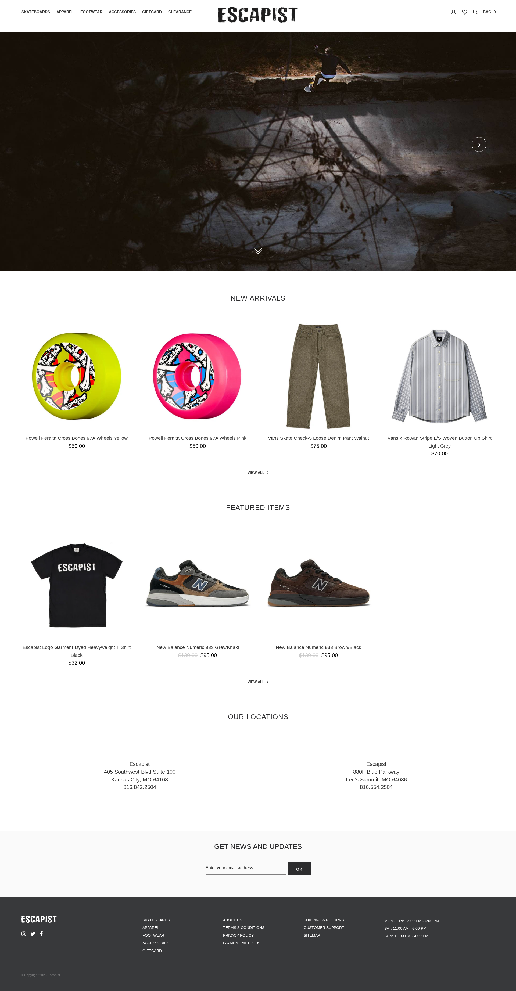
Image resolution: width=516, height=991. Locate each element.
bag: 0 (489, 12)
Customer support (324, 927)
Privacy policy (238, 935)
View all (256, 473)
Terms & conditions (243, 927)
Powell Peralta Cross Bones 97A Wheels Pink (197, 438)
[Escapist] (258, 15)
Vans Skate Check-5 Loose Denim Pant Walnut (318, 438)
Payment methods (241, 943)
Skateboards (36, 12)
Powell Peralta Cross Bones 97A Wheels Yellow (77, 438)
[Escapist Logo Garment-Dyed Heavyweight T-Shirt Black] (77, 586)
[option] (258, 151)
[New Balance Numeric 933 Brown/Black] (318, 586)
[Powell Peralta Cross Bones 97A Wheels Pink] (197, 376)
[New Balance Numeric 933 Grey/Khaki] (197, 586)
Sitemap (312, 935)
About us (232, 920)
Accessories (122, 12)
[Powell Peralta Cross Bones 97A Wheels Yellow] (77, 376)
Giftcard (152, 12)
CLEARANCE (180, 12)
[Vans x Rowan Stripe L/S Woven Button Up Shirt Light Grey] (439, 376)
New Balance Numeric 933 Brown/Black (318, 647)
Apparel (65, 12)
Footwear (91, 12)
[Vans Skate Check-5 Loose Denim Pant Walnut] (318, 376)
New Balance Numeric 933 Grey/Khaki (197, 647)
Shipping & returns (324, 920)
